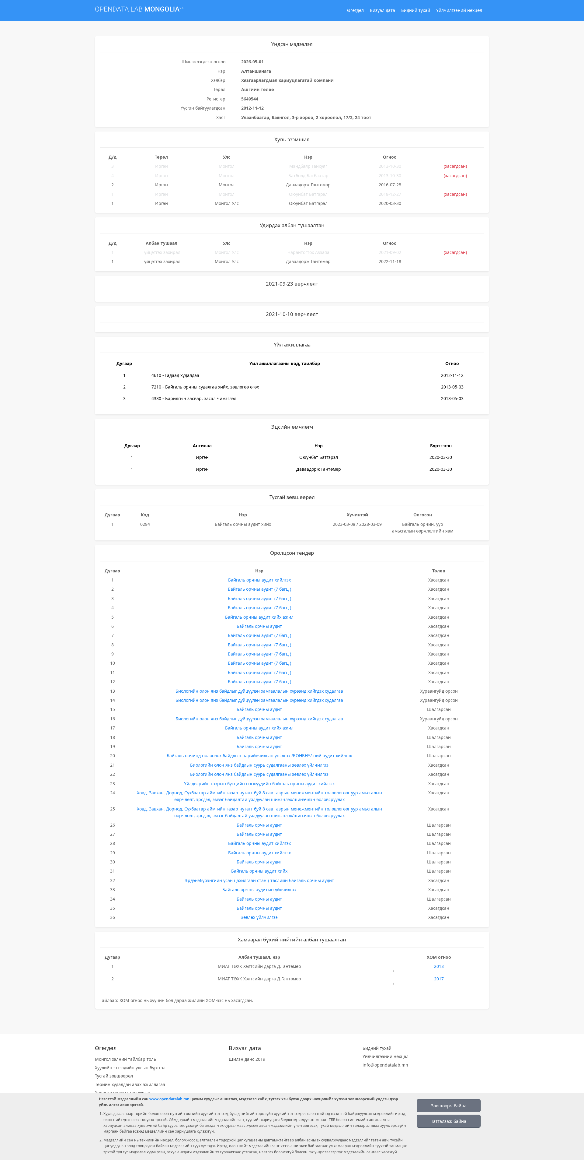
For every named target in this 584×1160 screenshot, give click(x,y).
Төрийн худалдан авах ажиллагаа (130, 1084)
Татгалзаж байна (448, 1121)
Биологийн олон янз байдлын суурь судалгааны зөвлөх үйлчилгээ (259, 765)
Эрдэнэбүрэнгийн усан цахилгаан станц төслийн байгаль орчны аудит (259, 880)
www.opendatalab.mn (169, 1099)
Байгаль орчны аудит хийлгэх (259, 580)
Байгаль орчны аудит (259, 626)
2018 (439, 966)
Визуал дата (382, 10)
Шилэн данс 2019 (247, 1059)
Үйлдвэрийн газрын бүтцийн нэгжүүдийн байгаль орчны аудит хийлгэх (259, 783)
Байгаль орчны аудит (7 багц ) (259, 589)
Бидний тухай (415, 10)
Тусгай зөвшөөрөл (114, 1076)
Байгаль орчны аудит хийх (259, 871)
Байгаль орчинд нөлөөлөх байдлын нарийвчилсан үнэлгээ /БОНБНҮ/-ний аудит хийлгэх (259, 755)
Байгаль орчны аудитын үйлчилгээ (259, 889)
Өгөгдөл (355, 10)
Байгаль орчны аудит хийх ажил (259, 617)
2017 (439, 979)
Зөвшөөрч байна (449, 1106)
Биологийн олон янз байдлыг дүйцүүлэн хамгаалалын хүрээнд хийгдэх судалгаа (259, 691)
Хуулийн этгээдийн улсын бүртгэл (130, 1067)
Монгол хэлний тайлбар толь (125, 1059)
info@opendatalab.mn (385, 1065)
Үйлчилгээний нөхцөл (459, 10)
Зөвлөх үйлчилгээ (259, 917)
